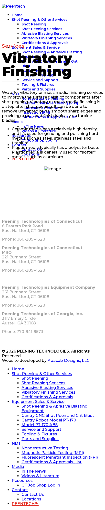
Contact (20, 490)
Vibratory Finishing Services (46, 38)
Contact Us (32, 494)
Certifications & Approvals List (51, 462)
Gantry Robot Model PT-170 (48, 420)
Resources (22, 480)
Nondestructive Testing (44, 448)
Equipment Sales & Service (36, 47)
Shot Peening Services (41, 29)
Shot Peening (33, 24)
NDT (16, 443)
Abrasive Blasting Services (45, 33)
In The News (32, 126)
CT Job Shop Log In (40, 485)
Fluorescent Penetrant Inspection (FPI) (59, 457)
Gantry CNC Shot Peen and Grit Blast (57, 415)
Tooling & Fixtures (37, 84)
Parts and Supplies (38, 89)
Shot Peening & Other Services (39, 19)
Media (17, 122)
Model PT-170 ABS (39, 424)
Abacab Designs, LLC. (69, 360)
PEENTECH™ (25, 503)
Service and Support (39, 80)
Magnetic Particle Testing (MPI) (52, 452)
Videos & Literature (40, 476)
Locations (31, 499)
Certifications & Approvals (45, 43)
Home (17, 15)
